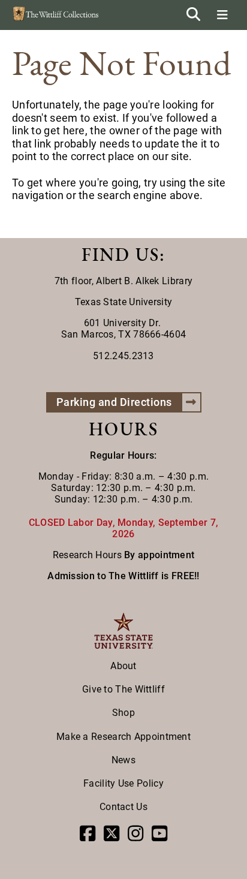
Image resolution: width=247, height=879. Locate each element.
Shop (123, 712)
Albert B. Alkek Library (144, 281)
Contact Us (123, 806)
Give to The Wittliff (123, 689)
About (123, 666)
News (123, 760)
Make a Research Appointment (123, 736)
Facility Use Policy (123, 783)
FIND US (120, 254)
